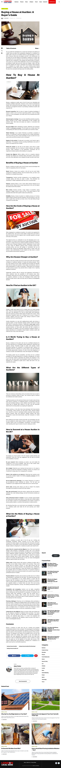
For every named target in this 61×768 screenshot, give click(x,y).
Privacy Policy (33, 762)
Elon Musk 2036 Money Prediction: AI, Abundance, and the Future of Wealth (54, 629)
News (43, 670)
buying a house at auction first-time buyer (27, 646)
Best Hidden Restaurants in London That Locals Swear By (53, 572)
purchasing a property (16, 128)
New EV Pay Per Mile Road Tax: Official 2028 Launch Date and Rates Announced (53, 612)
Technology (44, 679)
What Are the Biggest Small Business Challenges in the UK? (53, 580)
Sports (43, 677)
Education (44, 652)
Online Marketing (45, 672)
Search (44, 553)
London (43, 668)
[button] (2, 2)
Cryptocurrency (45, 650)
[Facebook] (56, 763)
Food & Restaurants (45, 656)
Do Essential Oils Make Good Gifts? (11, 748)
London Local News (35, 765)
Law (42, 663)
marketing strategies (30, 475)
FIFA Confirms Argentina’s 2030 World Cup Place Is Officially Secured (53, 638)
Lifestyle (43, 665)
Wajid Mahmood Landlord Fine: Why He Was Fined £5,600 (53, 621)
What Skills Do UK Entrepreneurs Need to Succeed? (53, 604)
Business (43, 647)
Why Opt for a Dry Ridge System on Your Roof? (14, 714)
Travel (43, 681)
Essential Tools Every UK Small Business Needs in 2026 (53, 588)
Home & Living (4, 8)
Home (25, 762)
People (43, 674)
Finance (43, 654)
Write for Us (28, 762)
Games (43, 659)
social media (32, 324)
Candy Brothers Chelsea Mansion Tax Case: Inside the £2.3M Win (53, 596)
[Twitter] (59, 763)
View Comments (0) (23, 681)
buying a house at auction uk (12, 648)
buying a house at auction (12, 646)
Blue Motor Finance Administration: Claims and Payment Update (53, 564)
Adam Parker (17, 666)
